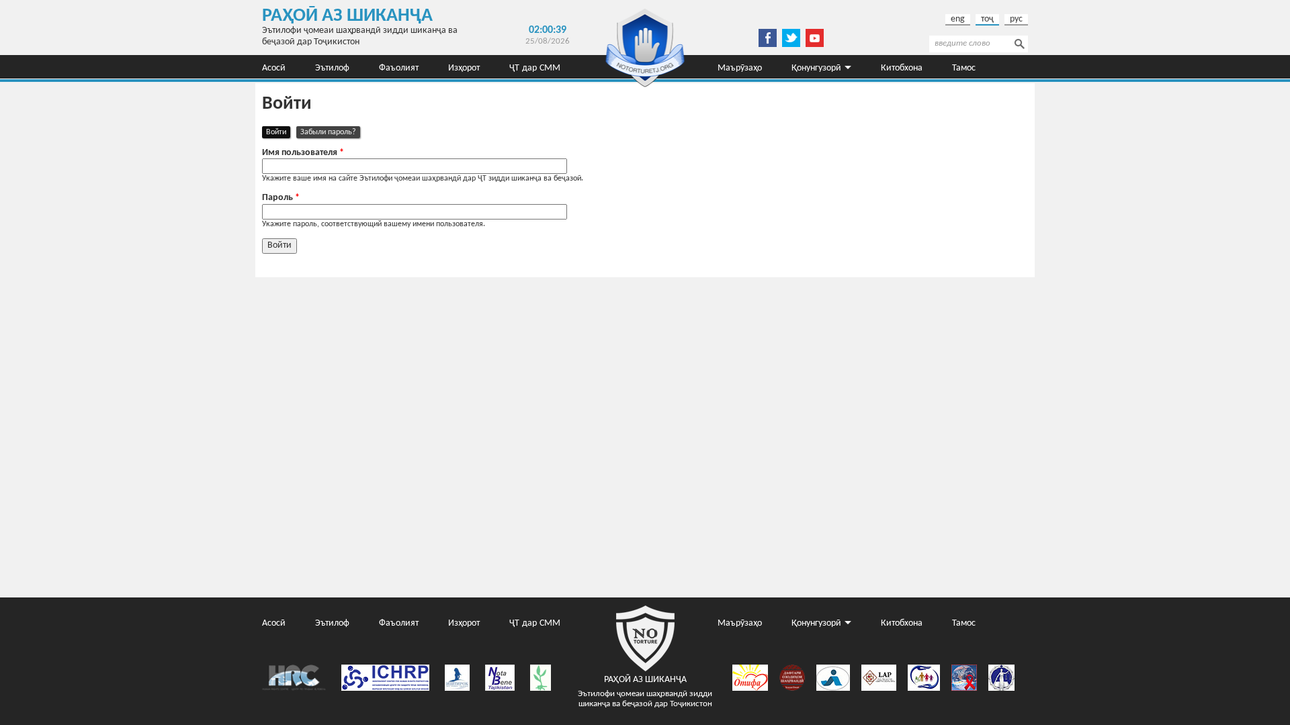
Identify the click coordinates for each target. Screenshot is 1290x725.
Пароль (281, 198)
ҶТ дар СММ (534, 66)
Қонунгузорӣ (816, 66)
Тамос (964, 66)
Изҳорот (464, 66)
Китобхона (901, 66)
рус (1016, 19)
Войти (278, 131)
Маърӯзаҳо (740, 66)
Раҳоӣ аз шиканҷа (347, 16)
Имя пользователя (303, 153)
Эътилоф (332, 66)
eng (958, 19)
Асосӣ (274, 66)
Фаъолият (399, 66)
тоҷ (987, 19)
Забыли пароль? (328, 132)
